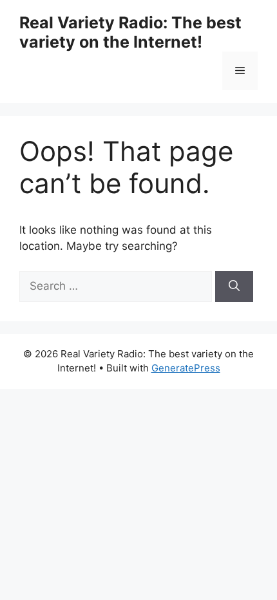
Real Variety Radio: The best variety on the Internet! (130, 32)
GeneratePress (185, 368)
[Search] (234, 286)
